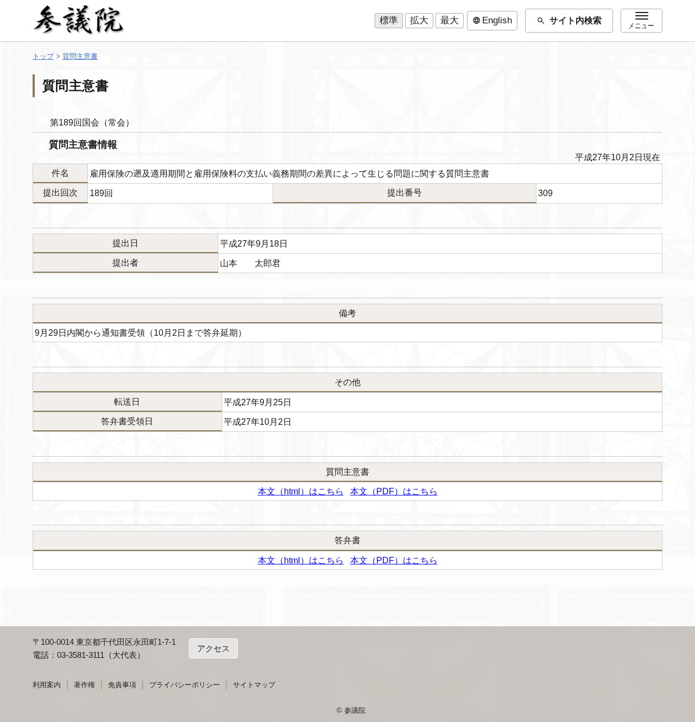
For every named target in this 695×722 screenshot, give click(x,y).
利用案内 (47, 685)
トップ (43, 56)
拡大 (419, 20)
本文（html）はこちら (301, 491)
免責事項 (122, 685)
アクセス (213, 648)
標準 (389, 20)
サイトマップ (254, 685)
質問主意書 (80, 56)
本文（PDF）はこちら (394, 491)
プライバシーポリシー (184, 685)
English (492, 20)
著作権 (84, 685)
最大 (449, 20)
